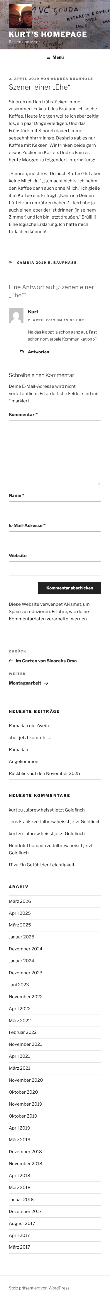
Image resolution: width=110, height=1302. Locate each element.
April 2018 (19, 1175)
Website (18, 555)
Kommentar (23, 414)
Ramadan (18, 749)
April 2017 (19, 1235)
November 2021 (25, 1044)
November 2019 (25, 1104)
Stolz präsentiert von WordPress (39, 1287)
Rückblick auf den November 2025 (44, 773)
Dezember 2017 (25, 1211)
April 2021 (19, 1056)
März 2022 (20, 1020)
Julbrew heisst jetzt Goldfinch (54, 810)
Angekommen (23, 761)
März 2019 (20, 1139)
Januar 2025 (21, 937)
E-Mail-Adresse (27, 525)
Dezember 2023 (26, 972)
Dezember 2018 (25, 1151)
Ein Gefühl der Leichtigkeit (47, 865)
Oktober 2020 (23, 1092)
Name (16, 495)
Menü (58, 57)
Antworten (38, 351)
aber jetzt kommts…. (30, 737)
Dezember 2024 (26, 949)
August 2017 (22, 1223)
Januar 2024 (21, 961)
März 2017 (19, 1247)
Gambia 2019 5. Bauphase (47, 263)
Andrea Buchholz (72, 79)
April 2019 (19, 1128)
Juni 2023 (19, 984)
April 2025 (20, 913)
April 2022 (20, 1008)
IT (11, 865)
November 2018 (25, 1163)
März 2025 (20, 925)
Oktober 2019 (23, 1116)
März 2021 (19, 1068)
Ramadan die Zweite (29, 725)
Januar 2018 (21, 1199)
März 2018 (20, 1187)
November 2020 (26, 1080)
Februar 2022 (23, 1032)
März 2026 (20, 901)
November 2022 (26, 996)
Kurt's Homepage (48, 34)
